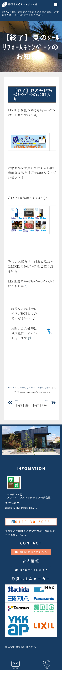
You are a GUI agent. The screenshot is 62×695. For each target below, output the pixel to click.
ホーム (11, 387)
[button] (56, 4)
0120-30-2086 (33, 521)
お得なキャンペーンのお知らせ (29, 83)
